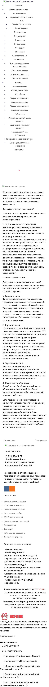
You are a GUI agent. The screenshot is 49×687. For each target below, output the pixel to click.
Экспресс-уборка (19, 86)
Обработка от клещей (21, 24)
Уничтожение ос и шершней (16, 521)
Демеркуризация (19, 56)
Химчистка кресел (20, 78)
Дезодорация (10, 525)
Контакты (18, 150)
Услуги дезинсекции (18, 9)
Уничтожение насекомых (15, 501)
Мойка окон (20, 114)
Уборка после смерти (19, 98)
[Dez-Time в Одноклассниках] (12, 488)
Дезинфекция (20, 32)
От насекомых (19, 13)
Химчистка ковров (20, 71)
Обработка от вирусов (13, 505)
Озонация (19, 48)
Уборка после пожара (19, 106)
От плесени (19, 40)
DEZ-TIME (39, 589)
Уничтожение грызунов (14, 509)
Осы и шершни (21, 28)
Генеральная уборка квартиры (19, 139)
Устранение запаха (19, 110)
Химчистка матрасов (19, 75)
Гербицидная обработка (14, 533)
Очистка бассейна (19, 102)
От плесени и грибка (13, 513)
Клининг (18, 82)
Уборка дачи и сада (19, 90)
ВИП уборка (19, 94)
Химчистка (19, 60)
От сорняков (19, 44)
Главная (18, 5)
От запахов (20, 52)
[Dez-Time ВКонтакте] (6, 488)
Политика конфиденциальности (20, 592)
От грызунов (19, 36)
